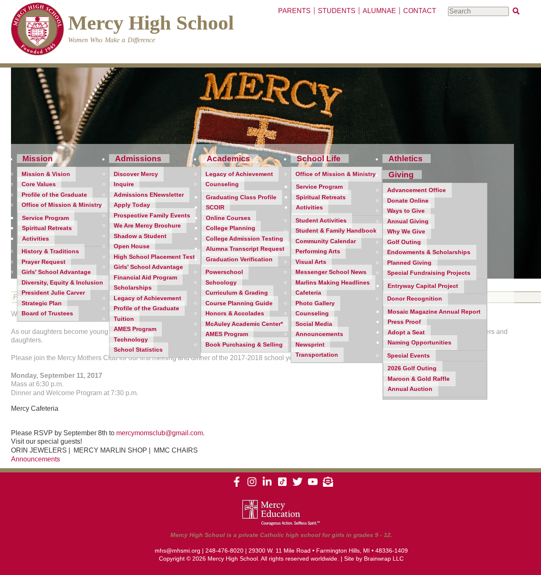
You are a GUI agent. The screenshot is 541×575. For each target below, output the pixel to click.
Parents (294, 10)
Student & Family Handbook (336, 231)
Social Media (313, 324)
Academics (228, 158)
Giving (401, 174)
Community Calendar (325, 241)
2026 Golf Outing (412, 368)
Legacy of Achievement (147, 298)
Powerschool (224, 272)
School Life (319, 158)
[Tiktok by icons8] (282, 484)
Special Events (408, 356)
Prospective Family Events (152, 215)
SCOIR (215, 207)
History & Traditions (50, 251)
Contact (419, 10)
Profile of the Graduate (54, 195)
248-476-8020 (224, 550)
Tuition (124, 319)
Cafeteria (308, 293)
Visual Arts (310, 262)
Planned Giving (409, 263)
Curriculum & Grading (236, 293)
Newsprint (310, 345)
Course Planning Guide (239, 303)
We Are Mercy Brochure (147, 225)
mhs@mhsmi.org (177, 550)
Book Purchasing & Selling (244, 345)
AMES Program (135, 329)
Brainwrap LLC (384, 558)
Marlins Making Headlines (332, 282)
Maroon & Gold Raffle (419, 379)
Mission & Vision (46, 174)
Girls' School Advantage (56, 272)
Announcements (319, 334)
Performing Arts (317, 251)
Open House (132, 246)
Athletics (405, 158)
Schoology (221, 282)
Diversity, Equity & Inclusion (62, 282)
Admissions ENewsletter (149, 195)
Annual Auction (410, 389)
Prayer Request (44, 262)
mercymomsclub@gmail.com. (160, 433)
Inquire (124, 184)
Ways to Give (406, 211)
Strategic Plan (42, 303)
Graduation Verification (239, 259)
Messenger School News (330, 272)
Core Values (39, 184)
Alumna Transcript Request (245, 249)
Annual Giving (408, 221)
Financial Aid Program (145, 277)
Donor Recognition (414, 299)
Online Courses (228, 218)
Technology (131, 339)
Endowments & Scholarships (428, 252)
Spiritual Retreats (47, 228)
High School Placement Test (154, 257)
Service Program (45, 218)
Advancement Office (416, 190)
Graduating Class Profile (241, 197)
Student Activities (321, 220)
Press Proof (404, 322)
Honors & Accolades (234, 313)
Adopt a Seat (406, 332)
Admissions (138, 158)
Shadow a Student (140, 236)
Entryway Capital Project (423, 286)
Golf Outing (404, 242)
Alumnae (379, 10)
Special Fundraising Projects (428, 273)
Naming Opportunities (419, 342)
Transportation (316, 355)
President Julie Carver (53, 293)
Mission (37, 158)
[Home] (37, 30)
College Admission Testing (244, 239)
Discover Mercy (136, 174)
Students (336, 10)
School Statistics (138, 350)
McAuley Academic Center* (244, 324)
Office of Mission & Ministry (62, 205)
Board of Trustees (47, 313)
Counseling (222, 184)
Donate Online (408, 201)
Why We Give (406, 231)
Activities (35, 239)
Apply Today (132, 205)
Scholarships (133, 288)
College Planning (230, 228)
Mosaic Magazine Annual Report (434, 312)
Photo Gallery (315, 303)
